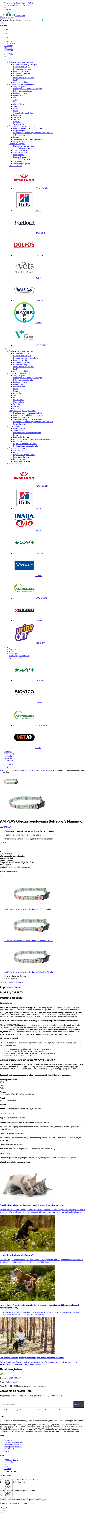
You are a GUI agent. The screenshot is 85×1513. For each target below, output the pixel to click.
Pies (16, 770)
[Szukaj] (2, 22)
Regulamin (8, 1440)
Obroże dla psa (42, 770)
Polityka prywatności (13, 1442)
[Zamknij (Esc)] (7, 1510)
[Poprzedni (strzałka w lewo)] (1, 1512)
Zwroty (7, 1451)
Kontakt (7, 9)
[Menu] (1, 16)
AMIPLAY (7, 827)
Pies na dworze (27, 770)
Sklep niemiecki (10, 1471)
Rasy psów (8, 1462)
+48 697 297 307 (13, 1378)
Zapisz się (79, 1404)
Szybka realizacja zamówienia (16, 5)
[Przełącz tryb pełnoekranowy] (3, 1510)
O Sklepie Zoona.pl (12, 1460)
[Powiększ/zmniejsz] (1, 1510)
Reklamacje (9, 1449)
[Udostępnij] (5, 1510)
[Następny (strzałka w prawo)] (3, 1512)
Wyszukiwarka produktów (11, 20)
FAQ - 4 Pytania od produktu (11, 982)
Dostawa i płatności (12, 1444)
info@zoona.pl (11, 1382)
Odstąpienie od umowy (13, 1446)
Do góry (3, 1507)
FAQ (6, 1466)
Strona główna (6, 770)
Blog (6, 7)
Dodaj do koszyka (6, 854)
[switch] (7, 1494)
